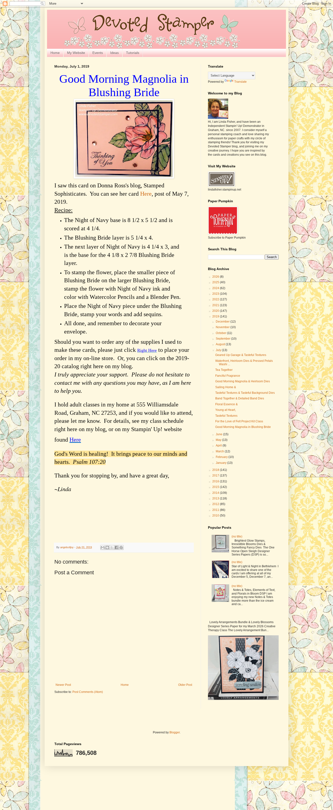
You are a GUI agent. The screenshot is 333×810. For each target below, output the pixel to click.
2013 (216, 498)
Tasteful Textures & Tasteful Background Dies (245, 393)
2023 (216, 293)
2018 (216, 470)
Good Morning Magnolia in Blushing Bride (243, 427)
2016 (216, 481)
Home (55, 53)
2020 (216, 311)
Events (97, 53)
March (220, 451)
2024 (216, 288)
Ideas (114, 53)
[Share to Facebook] (116, 547)
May (219, 440)
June (219, 434)
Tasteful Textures (226, 415)
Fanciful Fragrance (227, 375)
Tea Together (224, 370)
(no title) (237, 536)
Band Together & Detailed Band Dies (239, 398)
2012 (216, 504)
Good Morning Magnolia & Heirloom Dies (242, 381)
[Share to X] (111, 547)
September (223, 338)
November (223, 327)
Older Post (185, 685)
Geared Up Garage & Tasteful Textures (240, 355)
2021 (216, 305)
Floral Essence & (226, 404)
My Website (76, 53)
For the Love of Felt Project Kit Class (239, 421)
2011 (216, 510)
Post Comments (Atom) (87, 692)
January (221, 463)
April (219, 445)
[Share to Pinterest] (121, 547)
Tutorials (132, 53)
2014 (216, 493)
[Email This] (102, 547)
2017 (216, 475)
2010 (216, 515)
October (221, 333)
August (221, 344)
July (219, 350)
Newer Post (63, 685)
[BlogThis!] (107, 547)
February (222, 457)
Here (146, 194)
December (223, 321)
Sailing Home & (226, 387)
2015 (216, 487)
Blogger (174, 732)
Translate (240, 81)
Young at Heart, (225, 410)
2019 (216, 316)
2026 (216, 276)
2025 (216, 282)
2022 (216, 299)
